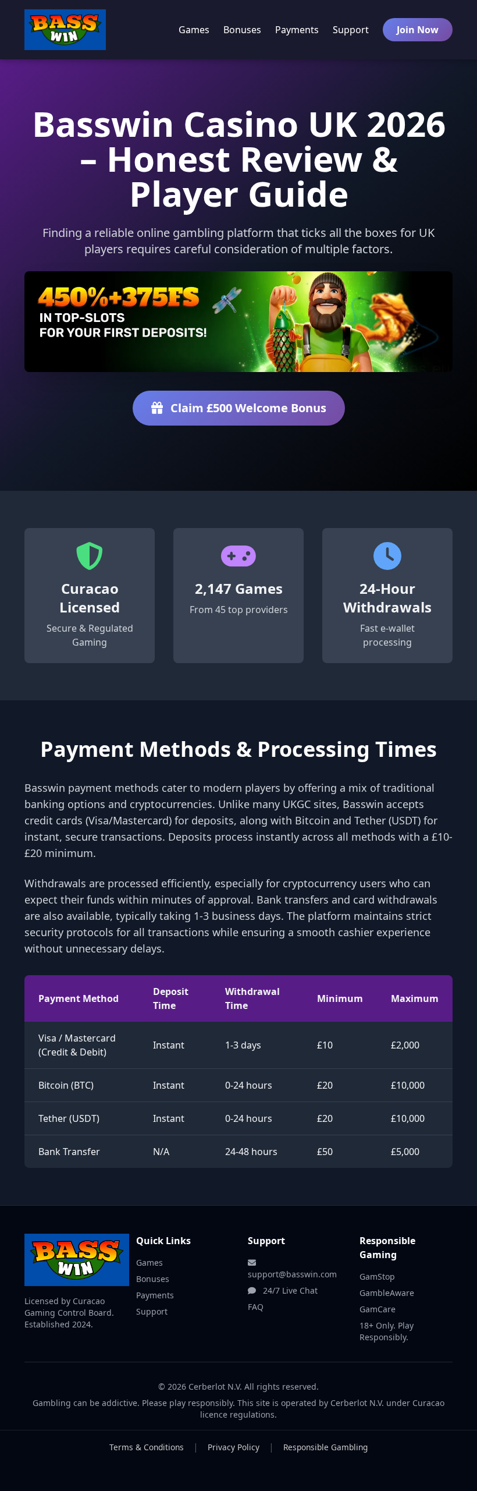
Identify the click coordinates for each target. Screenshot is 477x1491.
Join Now (418, 29)
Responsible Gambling (325, 1447)
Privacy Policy (233, 1447)
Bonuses (242, 29)
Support (351, 29)
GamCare (377, 1309)
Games (194, 29)
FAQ (256, 1306)
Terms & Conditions (146, 1447)
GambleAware (386, 1292)
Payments (297, 29)
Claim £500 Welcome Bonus (247, 408)
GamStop (377, 1276)
